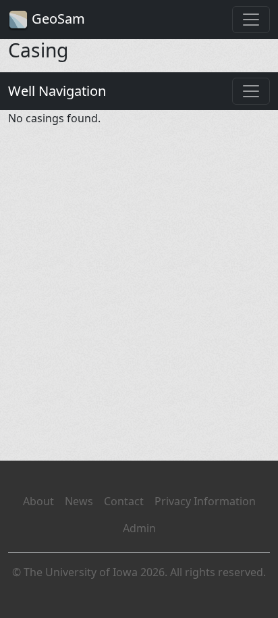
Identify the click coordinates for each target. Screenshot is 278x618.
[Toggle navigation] (251, 19)
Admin (139, 528)
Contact (124, 501)
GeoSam (56, 18)
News (79, 501)
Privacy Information (205, 501)
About (38, 501)
